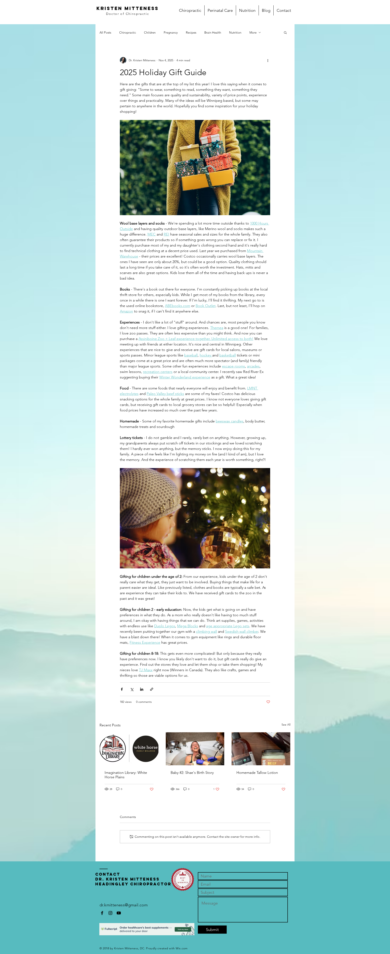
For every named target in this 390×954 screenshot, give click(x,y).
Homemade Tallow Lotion (257, 772)
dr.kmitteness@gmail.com (124, 904)
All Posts (105, 32)
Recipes (191, 32)
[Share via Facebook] (122, 689)
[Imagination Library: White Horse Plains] (129, 748)
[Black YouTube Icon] (118, 913)
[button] (285, 32)
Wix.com (181, 948)
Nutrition (235, 32)
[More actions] (267, 60)
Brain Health (212, 32)
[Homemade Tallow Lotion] (261, 748)
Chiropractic (127, 32)
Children (150, 32)
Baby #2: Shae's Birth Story (192, 772)
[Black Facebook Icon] (102, 913)
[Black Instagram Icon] (110, 913)
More (253, 32)
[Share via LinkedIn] (142, 689)
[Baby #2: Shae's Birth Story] (195, 748)
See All (286, 724)
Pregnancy (171, 32)
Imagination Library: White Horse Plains (126, 774)
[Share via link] (152, 689)
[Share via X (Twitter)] (132, 689)
